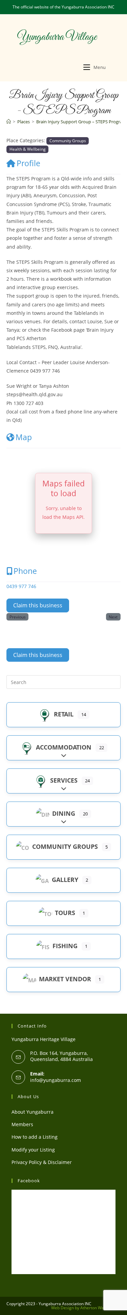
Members (22, 1124)
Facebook (29, 1181)
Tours (65, 913)
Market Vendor (65, 979)
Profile (28, 163)
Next (113, 616)
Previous (17, 616)
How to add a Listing (35, 1137)
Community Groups (67, 140)
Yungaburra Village (57, 37)
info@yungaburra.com (55, 1080)
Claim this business (37, 605)
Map (24, 437)
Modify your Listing (33, 1149)
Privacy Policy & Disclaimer (42, 1162)
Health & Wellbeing (27, 149)
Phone (25, 570)
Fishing (65, 946)
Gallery (65, 880)
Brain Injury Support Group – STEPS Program (81, 122)
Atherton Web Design (100, 1308)
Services (64, 780)
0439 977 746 (21, 586)
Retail (63, 714)
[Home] (8, 122)
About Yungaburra (33, 1112)
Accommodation (63, 747)
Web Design (62, 1308)
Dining (63, 813)
